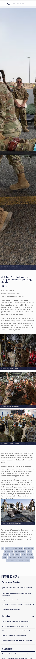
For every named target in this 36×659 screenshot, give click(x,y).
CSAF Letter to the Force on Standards (11, 609)
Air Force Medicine (9, 551)
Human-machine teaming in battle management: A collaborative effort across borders (17, 641)
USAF (7, 548)
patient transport (10, 561)
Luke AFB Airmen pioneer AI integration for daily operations (15, 621)
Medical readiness (12, 557)
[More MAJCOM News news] (33, 648)
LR (2, 548)
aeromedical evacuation (24, 561)
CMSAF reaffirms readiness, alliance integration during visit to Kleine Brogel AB (16, 594)
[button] (3, 4)
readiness (4, 557)
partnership (29, 554)
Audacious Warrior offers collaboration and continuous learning (16, 653)
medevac (17, 554)
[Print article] (3, 286)
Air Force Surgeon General (20, 551)
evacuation (6, 554)
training (12, 554)
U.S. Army (20, 557)
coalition (23, 554)
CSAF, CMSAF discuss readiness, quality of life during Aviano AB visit (18, 604)
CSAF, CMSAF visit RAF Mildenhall (10, 600)
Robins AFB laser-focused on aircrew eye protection (14, 635)
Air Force (15, 548)
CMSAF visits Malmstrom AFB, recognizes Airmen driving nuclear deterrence (17, 588)
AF (10, 548)
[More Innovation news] (33, 616)
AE (16, 561)
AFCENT (20, 548)
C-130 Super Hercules (28, 557)
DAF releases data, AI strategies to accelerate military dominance (17, 631)
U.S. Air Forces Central (29, 548)
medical (29, 551)
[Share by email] (7, 286)
